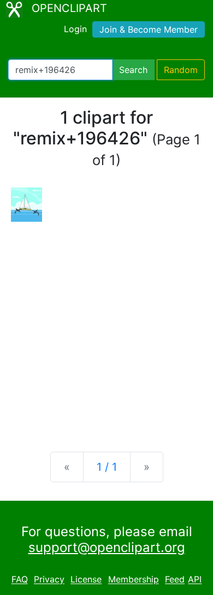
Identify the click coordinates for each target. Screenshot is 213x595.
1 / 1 (107, 466)
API (195, 579)
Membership (133, 579)
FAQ (19, 579)
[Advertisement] (106, 328)
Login (75, 28)
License (86, 579)
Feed (175, 579)
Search (133, 69)
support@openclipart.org (106, 547)
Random (181, 69)
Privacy (49, 579)
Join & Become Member (148, 29)
